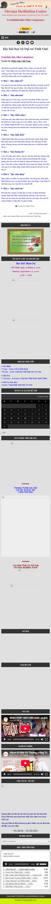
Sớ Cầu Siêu (31, 830)
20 (25, 418)
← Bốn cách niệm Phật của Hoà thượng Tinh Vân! (21, 216)
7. (16, 886)
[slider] (43, 864)
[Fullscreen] (46, 739)
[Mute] (42, 739)
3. (23, 875)
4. (20, 878)
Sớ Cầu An (18, 830)
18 (11, 418)
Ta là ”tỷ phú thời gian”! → (39, 213)
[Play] (4, 739)
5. (20, 881)
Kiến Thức (30, 206)
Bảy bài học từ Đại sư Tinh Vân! (25, 49)
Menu (6, 37)
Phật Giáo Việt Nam (21, 61)
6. (18, 884)
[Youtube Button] (27, 42)
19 (18, 418)
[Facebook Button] (18, 42)
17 (5, 418)
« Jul (3, 432)
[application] (25, 728)
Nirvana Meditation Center (25, 11)
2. (16, 872)
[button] (3, 241)
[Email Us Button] (32, 42)
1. (19, 869)
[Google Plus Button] (23, 42)
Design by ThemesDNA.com (25, 900)
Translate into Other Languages (17, 57)
